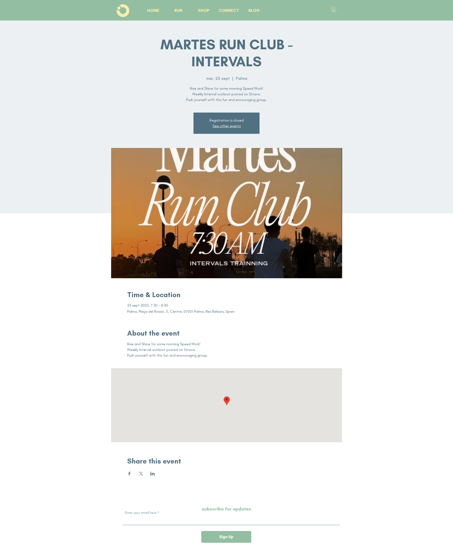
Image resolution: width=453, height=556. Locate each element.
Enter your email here (141, 512)
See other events (227, 126)
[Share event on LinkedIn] (152, 474)
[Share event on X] (141, 474)
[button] (334, 9)
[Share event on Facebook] (129, 474)
